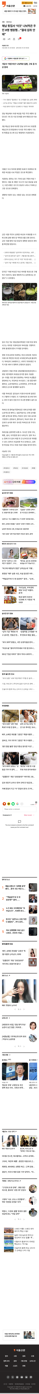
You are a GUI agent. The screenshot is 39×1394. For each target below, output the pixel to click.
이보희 (4, 46)
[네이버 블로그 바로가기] (31, 1377)
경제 (23, 1356)
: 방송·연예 (8, 1131)
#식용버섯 (6, 472)
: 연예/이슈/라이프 (10, 1181)
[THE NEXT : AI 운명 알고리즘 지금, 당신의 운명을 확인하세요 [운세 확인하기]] (19, 482)
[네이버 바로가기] (26, 1377)
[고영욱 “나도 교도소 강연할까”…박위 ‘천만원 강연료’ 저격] (33, 1200)
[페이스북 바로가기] (8, 1377)
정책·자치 (6, 1361)
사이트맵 (27, 1384)
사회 (3, 22)
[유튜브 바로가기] (17, 1377)
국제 (32, 1356)
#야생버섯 (6, 468)
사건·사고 (9, 22)
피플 (6, 1366)
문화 (15, 1361)
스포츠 (15, 1366)
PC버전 (33, 1384)
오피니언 (5, 1018)
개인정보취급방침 (19, 1384)
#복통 (33, 468)
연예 (23, 1366)
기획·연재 (5, 1055)
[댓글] (19, 39)
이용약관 (11, 1384)
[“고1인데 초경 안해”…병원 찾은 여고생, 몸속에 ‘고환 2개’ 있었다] (33, 1189)
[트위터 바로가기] (12, 1377)
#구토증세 (25, 468)
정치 (6, 1356)
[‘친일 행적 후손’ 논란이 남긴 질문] (33, 1026)
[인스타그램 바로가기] (22, 1377)
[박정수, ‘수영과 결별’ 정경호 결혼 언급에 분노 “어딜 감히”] (33, 1212)
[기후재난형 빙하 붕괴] (33, 1038)
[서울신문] (8, 4)
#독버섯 (15, 468)
